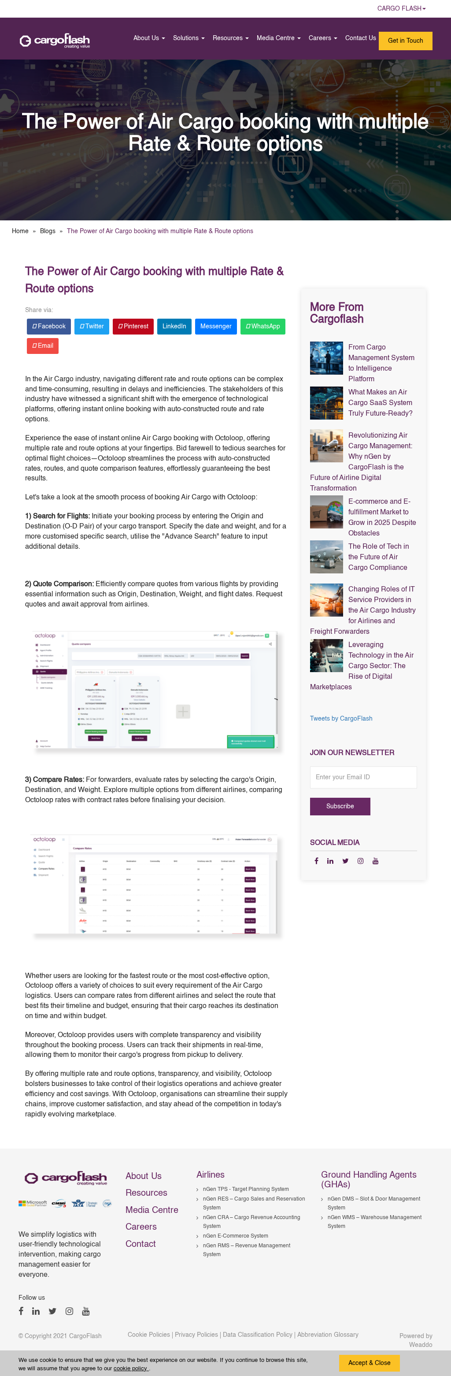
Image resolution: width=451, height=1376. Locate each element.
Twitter (94, 327)
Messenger (216, 327)
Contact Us (360, 38)
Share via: (39, 310)
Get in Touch (405, 41)
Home (20, 231)
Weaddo (421, 1345)
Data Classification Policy (257, 1335)
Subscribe (340, 806)
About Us (147, 38)
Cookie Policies (149, 1335)
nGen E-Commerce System (235, 1236)
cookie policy (131, 1369)
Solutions (186, 38)
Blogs (47, 231)
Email (44, 346)
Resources (228, 38)
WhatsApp (265, 327)
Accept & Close (369, 1363)
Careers (321, 38)
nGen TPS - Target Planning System (246, 1189)
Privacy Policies (196, 1335)
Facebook (51, 327)
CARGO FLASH (399, 9)
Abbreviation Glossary (328, 1335)
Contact (141, 1244)
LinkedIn (174, 327)
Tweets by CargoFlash (341, 719)
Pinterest (135, 327)
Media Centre (276, 38)
